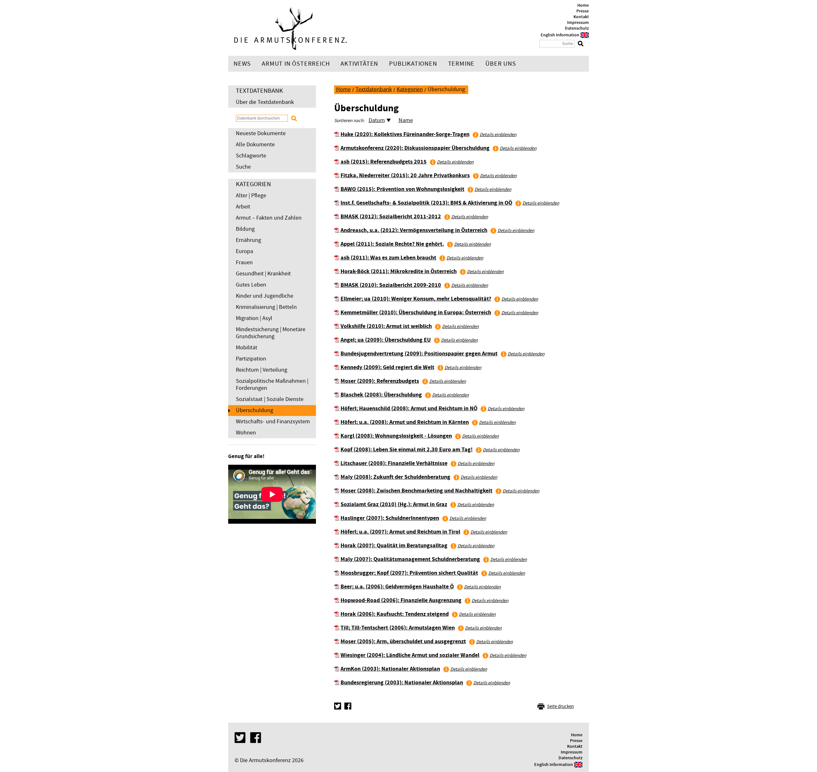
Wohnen (246, 432)
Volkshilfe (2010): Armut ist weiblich (386, 326)
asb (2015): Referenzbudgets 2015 (384, 162)
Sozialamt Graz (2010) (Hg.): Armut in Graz (394, 504)
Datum (377, 120)
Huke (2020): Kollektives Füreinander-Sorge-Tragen (405, 134)
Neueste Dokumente (261, 133)
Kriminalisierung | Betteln (266, 307)
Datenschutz (577, 28)
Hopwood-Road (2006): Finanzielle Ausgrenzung (401, 600)
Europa (244, 251)
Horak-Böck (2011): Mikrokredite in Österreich (399, 271)
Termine (461, 64)
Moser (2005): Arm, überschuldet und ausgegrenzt (403, 641)
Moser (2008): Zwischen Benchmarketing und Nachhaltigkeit (416, 491)
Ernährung (248, 240)
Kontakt (581, 17)
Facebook (347, 706)
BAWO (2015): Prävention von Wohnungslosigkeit (402, 189)
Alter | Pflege (251, 195)
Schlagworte (251, 155)
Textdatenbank (374, 89)
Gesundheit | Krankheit (263, 273)
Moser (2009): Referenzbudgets (380, 381)
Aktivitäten (359, 64)
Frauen (244, 262)
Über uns (500, 64)
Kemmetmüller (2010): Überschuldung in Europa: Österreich (416, 313)
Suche (243, 167)
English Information (560, 35)
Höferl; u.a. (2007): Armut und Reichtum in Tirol (400, 532)
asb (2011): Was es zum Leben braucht (388, 258)
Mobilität (246, 347)
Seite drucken (560, 706)
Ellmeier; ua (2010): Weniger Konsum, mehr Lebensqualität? (416, 299)
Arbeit (243, 206)
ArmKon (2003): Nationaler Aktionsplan (390, 669)
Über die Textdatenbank (265, 102)
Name (406, 120)
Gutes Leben (251, 284)
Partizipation (251, 358)
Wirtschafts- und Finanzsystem (273, 421)
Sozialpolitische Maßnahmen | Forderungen (272, 384)
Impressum (578, 22)
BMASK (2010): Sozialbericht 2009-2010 (391, 285)
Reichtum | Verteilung (261, 370)
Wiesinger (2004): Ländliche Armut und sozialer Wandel (410, 655)
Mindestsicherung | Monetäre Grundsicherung (270, 333)
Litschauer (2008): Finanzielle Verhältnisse (394, 463)
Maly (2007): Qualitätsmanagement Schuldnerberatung (410, 559)
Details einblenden (498, 135)
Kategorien (410, 89)
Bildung (245, 229)
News (242, 64)
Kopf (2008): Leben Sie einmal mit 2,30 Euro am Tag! (407, 450)
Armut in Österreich (296, 64)
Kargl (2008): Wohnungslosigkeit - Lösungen (396, 436)
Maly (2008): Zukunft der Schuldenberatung (395, 477)
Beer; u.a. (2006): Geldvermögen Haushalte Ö (397, 587)
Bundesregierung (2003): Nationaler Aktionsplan (402, 683)
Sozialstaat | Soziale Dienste (270, 399)
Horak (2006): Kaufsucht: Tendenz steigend (395, 614)
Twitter (337, 706)
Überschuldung (254, 410)
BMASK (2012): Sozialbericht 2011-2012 (391, 217)
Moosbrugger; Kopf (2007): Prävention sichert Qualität (409, 573)
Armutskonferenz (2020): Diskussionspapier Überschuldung (415, 148)
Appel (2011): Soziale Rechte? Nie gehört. (392, 244)
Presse (582, 11)
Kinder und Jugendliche (264, 296)
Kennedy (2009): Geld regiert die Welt (387, 367)
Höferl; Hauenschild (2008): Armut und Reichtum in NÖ (409, 408)
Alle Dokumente (255, 144)
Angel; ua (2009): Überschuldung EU (386, 340)
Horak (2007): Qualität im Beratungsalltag (394, 546)
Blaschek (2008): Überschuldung (381, 395)
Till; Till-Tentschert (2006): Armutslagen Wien (398, 628)
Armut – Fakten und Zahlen (269, 218)
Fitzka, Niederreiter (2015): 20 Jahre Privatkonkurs (405, 175)
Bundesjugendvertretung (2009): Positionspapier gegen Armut (419, 354)
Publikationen (413, 64)
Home (583, 5)
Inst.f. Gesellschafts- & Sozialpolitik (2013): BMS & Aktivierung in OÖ (426, 203)
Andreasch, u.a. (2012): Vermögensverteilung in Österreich (414, 230)
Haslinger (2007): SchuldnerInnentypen (390, 518)
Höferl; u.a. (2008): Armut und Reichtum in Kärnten (405, 422)
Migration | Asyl (254, 318)
